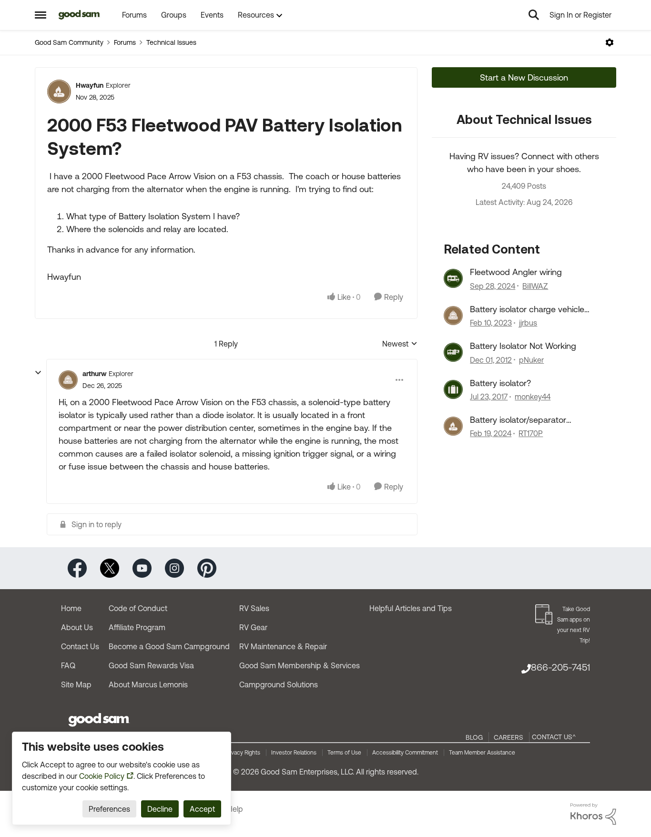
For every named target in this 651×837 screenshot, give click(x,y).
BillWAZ (535, 286)
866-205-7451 (560, 667)
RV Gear (253, 627)
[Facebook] (77, 567)
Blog (474, 737)
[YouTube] (142, 567)
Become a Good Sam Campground (169, 646)
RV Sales (254, 608)
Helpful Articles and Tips (410, 608)
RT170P (531, 433)
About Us (77, 627)
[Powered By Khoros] (593, 814)
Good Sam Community (69, 42)
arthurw (94, 374)
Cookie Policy (101, 776)
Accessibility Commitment (405, 752)
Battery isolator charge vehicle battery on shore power (527, 309)
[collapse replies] (38, 372)
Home (71, 608)
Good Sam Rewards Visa (151, 665)
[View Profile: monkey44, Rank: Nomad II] (453, 389)
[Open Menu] (609, 42)
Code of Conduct (138, 608)
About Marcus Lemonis (148, 684)
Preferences (109, 809)
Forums (125, 42)
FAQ (68, 665)
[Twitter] (109, 567)
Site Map (76, 684)
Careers (508, 737)
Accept (202, 809)
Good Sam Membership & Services (299, 665)
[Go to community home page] (79, 15)
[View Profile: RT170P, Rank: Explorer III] (453, 426)
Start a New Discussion (524, 77)
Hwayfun (89, 85)
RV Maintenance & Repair (283, 646)
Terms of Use (344, 752)
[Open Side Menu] (40, 15)
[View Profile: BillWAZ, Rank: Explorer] (453, 278)
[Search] (533, 14)
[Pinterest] (206, 567)
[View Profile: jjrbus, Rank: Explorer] (453, 315)
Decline (160, 809)
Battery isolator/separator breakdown (518, 420)
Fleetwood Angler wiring (516, 272)
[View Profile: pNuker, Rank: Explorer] (453, 352)
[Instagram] (174, 567)
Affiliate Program (137, 627)
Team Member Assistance (482, 752)
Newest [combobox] (399, 344)
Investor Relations (293, 752)
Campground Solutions (278, 684)
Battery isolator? (500, 383)
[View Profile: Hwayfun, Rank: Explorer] (59, 91)
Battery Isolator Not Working (523, 346)
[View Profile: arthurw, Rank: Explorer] (68, 379)
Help (235, 809)
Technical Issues (171, 42)
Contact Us (80, 646)
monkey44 (532, 396)
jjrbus (528, 322)
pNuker (531, 360)
